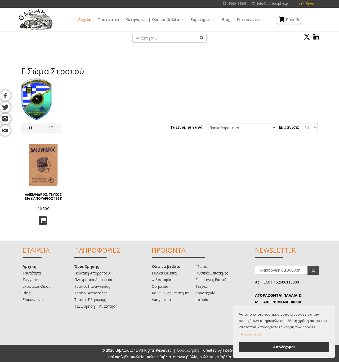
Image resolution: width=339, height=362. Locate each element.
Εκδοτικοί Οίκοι (36, 286)
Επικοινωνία (249, 19)
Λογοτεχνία (205, 292)
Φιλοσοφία (161, 279)
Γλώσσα (202, 266)
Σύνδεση (306, 3)
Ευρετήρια (201, 19)
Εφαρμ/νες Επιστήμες (213, 279)
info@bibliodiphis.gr (273, 3)
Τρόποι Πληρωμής (90, 299)
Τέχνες (201, 286)
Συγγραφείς (33, 279)
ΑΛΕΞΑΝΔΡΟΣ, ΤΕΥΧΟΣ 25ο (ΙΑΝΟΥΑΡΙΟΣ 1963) (43, 197)
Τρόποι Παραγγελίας (92, 286)
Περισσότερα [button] (250, 334)
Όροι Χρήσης (86, 266)
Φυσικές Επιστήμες (211, 273)
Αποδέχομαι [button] (284, 347)
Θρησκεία (160, 286)
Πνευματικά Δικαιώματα (94, 279)
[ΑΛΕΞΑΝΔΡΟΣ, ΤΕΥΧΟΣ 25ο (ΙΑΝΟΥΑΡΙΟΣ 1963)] (43, 165)
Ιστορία (201, 299)
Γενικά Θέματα (164, 273)
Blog (226, 19)
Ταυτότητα (108, 19)
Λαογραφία (161, 299)
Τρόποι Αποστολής (90, 292)
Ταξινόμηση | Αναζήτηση (96, 306)
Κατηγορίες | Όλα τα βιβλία (152, 19)
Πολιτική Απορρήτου (92, 273)
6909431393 (237, 3)
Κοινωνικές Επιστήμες (170, 292)
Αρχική (84, 19)
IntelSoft (230, 350)
